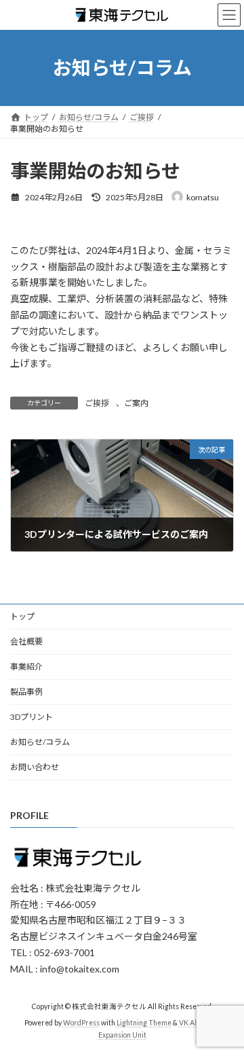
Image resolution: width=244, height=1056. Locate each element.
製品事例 (26, 692)
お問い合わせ (34, 767)
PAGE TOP (224, 1009)
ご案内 (136, 403)
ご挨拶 (97, 403)
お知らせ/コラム (40, 742)
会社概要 (26, 641)
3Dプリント (31, 717)
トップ (22, 616)
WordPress (81, 1023)
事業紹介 (26, 666)
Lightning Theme (144, 1023)
